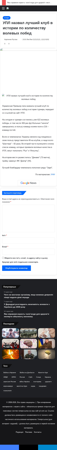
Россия (22, 377)
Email (5, 247)
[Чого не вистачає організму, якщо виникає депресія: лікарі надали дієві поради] (10, 333)
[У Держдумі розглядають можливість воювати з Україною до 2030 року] (28, 333)
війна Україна (25, 382)
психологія (7, 391)
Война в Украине (9, 373)
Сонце (38, 377)
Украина (48, 377)
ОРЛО (14, 377)
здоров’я (48, 382)
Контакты (37, 432)
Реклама (28, 432)
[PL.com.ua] (12, 8)
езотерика (37, 382)
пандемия (42, 386)
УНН (53, 174)
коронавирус (8, 386)
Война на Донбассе (27, 373)
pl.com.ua (43, 411)
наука (33, 386)
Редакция (19, 432)
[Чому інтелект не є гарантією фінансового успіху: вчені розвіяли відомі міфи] (46, 354)
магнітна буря (22, 386)
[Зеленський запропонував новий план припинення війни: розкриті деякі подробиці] (46, 343)
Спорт (6, 18)
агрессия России (9, 382)
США (30, 377)
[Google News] (28, 183)
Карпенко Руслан (10, 39)
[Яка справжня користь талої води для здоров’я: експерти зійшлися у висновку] (46, 333)
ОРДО (5, 377)
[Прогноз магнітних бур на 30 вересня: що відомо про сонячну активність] (10, 354)
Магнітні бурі (43, 373)
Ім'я (4, 235)
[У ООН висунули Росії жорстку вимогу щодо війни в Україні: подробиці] (10, 343)
